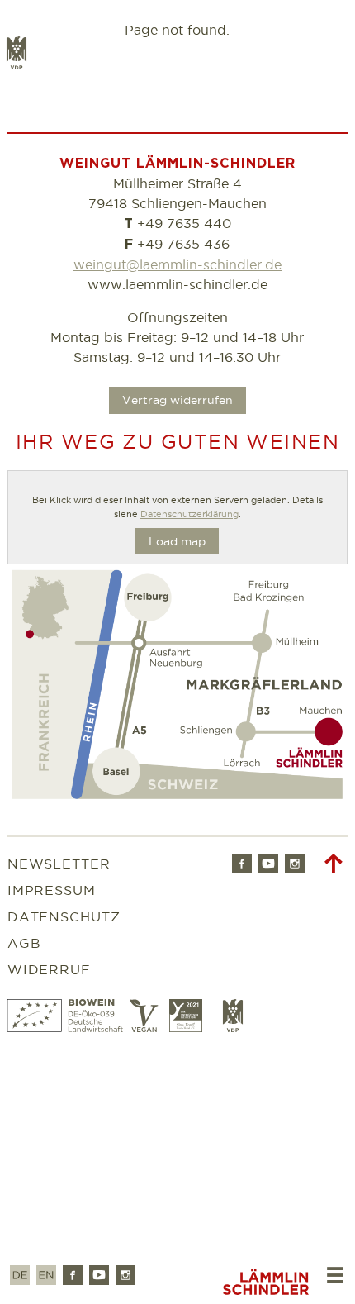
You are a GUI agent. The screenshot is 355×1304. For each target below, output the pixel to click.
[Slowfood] (190, 1027)
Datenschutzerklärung (189, 514)
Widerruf (49, 969)
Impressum (52, 890)
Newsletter (59, 863)
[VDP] (233, 1027)
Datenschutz (64, 916)
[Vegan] (146, 1027)
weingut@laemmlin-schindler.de (177, 264)
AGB (24, 942)
